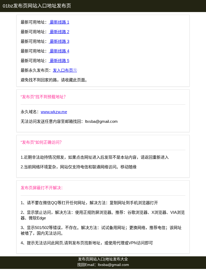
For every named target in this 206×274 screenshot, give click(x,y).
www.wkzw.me (54, 111)
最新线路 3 (59, 41)
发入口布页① (65, 70)
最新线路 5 (59, 60)
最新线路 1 (59, 22)
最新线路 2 (59, 31)
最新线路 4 (59, 51)
